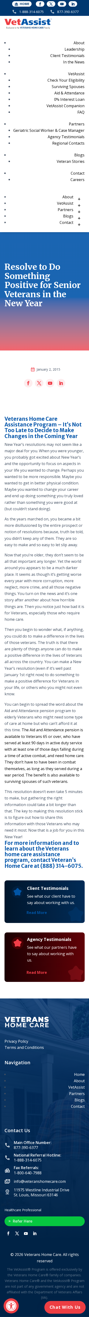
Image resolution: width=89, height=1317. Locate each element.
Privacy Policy (16, 1041)
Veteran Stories (70, 161)
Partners (76, 124)
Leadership (74, 49)
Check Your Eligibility (65, 80)
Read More (37, 912)
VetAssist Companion (65, 105)
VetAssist (76, 73)
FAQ (80, 112)
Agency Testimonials (66, 136)
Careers (77, 179)
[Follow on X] (51, 4)
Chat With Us (65, 1307)
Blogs (79, 155)
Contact (77, 173)
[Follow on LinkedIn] (73, 4)
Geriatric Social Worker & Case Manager (48, 130)
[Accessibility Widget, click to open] (11, 1305)
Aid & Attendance (69, 93)
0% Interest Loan (69, 99)
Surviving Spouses (68, 86)
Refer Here (22, 1221)
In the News (73, 62)
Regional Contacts (68, 143)
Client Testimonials (67, 55)
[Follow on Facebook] (40, 4)
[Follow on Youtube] (62, 4)
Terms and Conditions (24, 1047)
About (79, 42)
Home (79, 1074)
